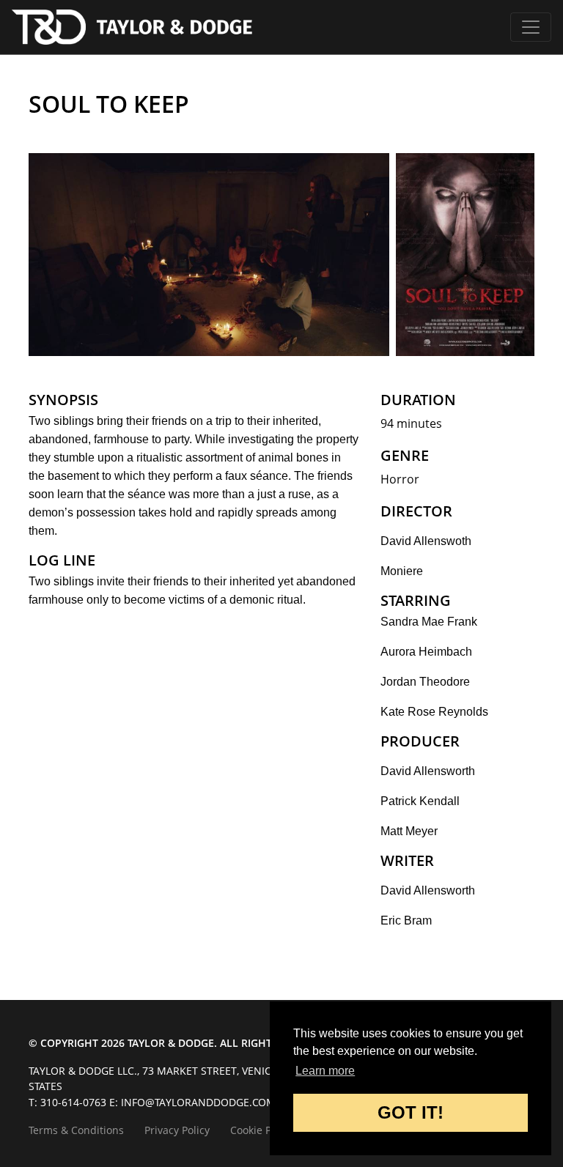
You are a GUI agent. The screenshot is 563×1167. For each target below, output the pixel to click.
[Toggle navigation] (530, 27)
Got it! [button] (411, 1112)
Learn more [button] (325, 1070)
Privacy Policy (177, 1130)
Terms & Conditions (76, 1130)
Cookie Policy (261, 1130)
